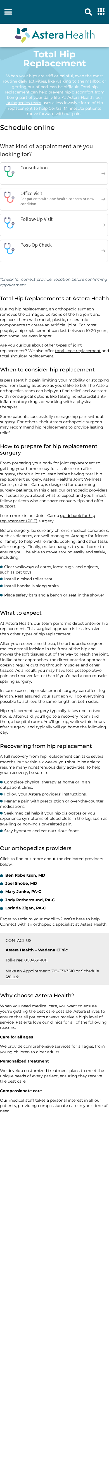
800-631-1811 (36, 960)
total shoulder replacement (26, 356)
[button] (8, 12)
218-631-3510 (63, 970)
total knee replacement (78, 350)
